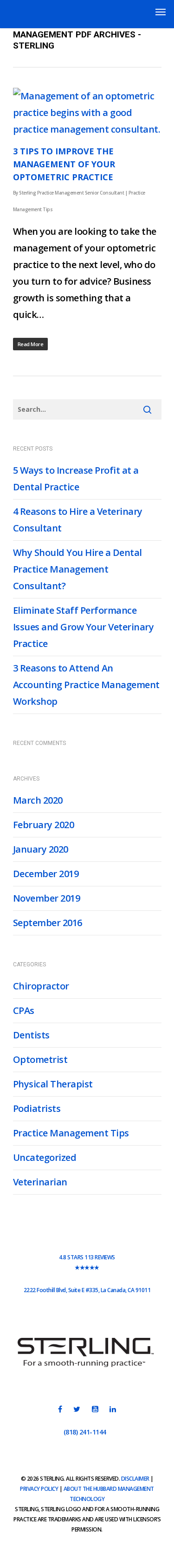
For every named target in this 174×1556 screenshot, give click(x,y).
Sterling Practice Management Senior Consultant (71, 192)
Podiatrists (37, 1108)
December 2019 (46, 873)
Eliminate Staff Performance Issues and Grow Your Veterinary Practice (83, 627)
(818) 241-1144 (85, 1432)
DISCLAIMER (135, 1479)
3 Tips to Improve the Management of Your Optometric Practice (64, 164)
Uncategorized (45, 1157)
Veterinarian (40, 1182)
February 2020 (43, 824)
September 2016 (47, 922)
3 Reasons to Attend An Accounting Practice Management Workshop (86, 685)
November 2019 (46, 898)
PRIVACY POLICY (39, 1489)
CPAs (23, 1010)
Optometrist (40, 1059)
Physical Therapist (53, 1084)
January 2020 (40, 849)
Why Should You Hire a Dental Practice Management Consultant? (77, 569)
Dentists (31, 1035)
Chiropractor (41, 986)
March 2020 (38, 800)
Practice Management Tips (71, 1133)
